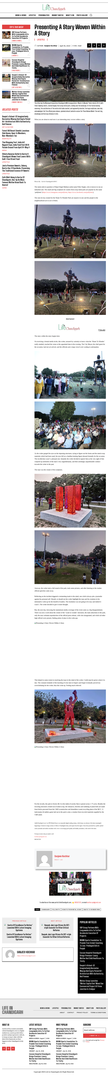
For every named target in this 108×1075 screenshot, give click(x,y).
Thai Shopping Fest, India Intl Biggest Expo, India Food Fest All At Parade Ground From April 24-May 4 (16, 145)
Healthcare (16, 70)
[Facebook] (89, 45)
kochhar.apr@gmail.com (40, 836)
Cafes (4, 188)
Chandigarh (45, 909)
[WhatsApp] (104, 45)
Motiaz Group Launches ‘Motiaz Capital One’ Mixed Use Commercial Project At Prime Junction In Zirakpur (21, 96)
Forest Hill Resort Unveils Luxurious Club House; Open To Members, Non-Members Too (15, 133)
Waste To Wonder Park (92, 909)
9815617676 (77, 902)
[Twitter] (94, 45)
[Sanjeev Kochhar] (35, 46)
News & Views (17, 41)
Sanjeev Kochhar (50, 46)
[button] (90, 15)
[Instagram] (8, 1049)
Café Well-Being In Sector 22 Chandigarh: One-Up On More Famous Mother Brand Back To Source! (14, 181)
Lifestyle (6, 162)
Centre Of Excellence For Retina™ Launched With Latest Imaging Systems (19, 937)
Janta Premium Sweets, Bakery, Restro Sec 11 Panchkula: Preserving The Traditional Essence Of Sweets (16, 168)
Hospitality (6, 138)
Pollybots (56, 909)
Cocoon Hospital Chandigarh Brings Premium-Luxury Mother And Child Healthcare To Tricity (21, 64)
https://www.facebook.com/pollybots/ (80, 192)
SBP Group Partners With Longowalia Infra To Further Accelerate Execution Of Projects (20, 35)
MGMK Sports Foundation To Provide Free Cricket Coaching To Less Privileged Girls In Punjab (21, 49)
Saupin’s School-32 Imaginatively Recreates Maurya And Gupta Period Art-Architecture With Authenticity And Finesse (21, 80)
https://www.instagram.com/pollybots (55, 192)
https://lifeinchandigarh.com (26, 956)
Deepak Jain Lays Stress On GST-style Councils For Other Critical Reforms (56, 935)
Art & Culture (17, 87)
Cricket (15, 55)
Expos (4, 150)
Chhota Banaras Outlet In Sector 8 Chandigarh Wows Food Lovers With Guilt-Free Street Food (16, 156)
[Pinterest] (99, 45)
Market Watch (17, 102)
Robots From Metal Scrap (71, 909)
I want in (93, 1035)
